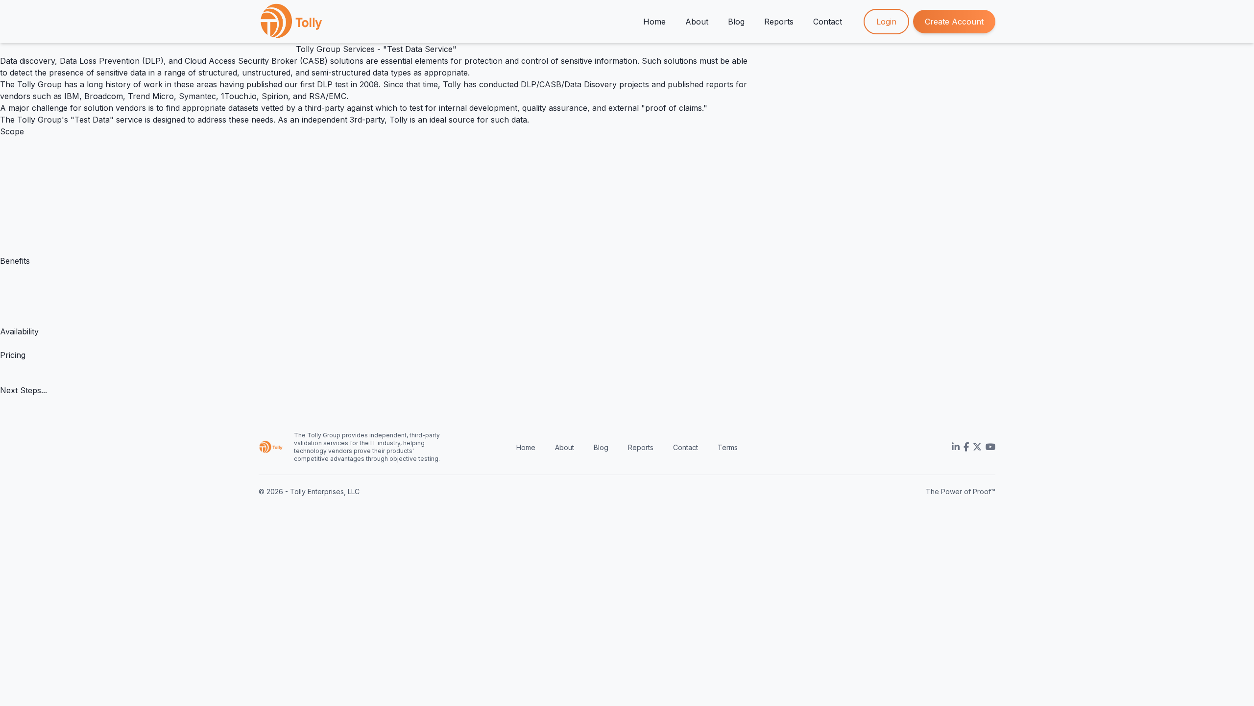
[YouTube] (990, 447)
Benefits (15, 261)
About (696, 21)
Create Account (954, 21)
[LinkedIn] (956, 447)
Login (886, 21)
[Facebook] (966, 447)
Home (654, 21)
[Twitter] (977, 447)
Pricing (12, 355)
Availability (19, 331)
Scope (12, 131)
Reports (779, 21)
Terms (728, 447)
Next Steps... (23, 390)
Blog (736, 21)
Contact (827, 21)
